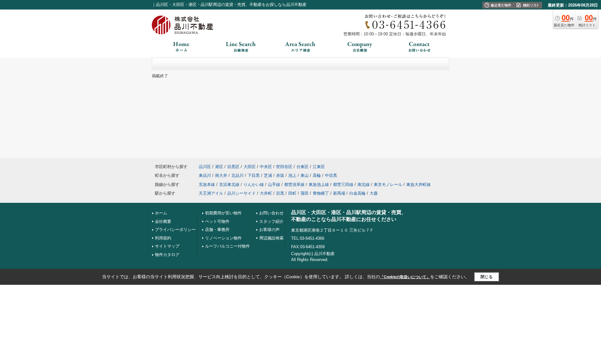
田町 (292, 193)
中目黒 (331, 175)
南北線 (363, 184)
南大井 (221, 175)
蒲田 (304, 193)
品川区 (205, 166)
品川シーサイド (241, 193)
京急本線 (207, 184)
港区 (219, 166)
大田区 (250, 166)
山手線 (274, 184)
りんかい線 (254, 184)
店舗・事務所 (217, 229)
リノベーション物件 (223, 238)
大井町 (266, 193)
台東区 (302, 166)
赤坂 (280, 175)
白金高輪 (357, 193)
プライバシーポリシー (175, 229)
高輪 (317, 175)
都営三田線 (343, 184)
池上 (292, 175)
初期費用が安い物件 (223, 213)
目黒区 (233, 166)
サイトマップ (167, 246)
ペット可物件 (217, 221)
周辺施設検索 (271, 238)
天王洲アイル (211, 193)
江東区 (319, 166)
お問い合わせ (271, 213)
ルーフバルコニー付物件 (227, 246)
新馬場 (339, 193)
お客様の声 (269, 229)
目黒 (280, 193)
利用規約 (163, 238)
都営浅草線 (294, 184)
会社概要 (163, 221)
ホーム (161, 213)
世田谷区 (284, 166)
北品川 (237, 175)
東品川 (205, 175)
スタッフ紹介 (271, 221)
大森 (374, 193)
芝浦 (268, 175)
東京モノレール (388, 184)
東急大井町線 (418, 184)
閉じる (486, 276)
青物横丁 (321, 193)
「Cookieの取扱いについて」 (405, 277)
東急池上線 (319, 184)
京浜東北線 (229, 184)
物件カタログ (167, 254)
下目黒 (254, 175)
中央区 (266, 166)
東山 (304, 175)
